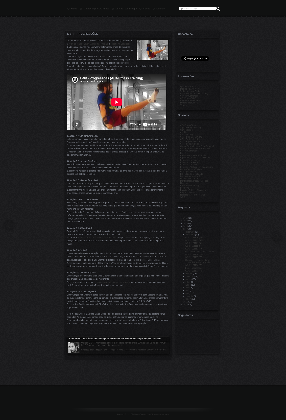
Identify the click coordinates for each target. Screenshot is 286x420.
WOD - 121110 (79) (193, 249)
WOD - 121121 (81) (194, 243)
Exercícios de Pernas (189, 162)
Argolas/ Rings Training (112, 350)
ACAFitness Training (138, 414)
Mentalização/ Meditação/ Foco (194, 181)
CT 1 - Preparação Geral (191, 137)
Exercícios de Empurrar (190, 160)
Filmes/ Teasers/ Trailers (191, 169)
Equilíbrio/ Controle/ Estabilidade (195, 158)
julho (188, 282)
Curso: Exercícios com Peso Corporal (197, 146)
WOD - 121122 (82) (194, 240)
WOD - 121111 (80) (193, 246)
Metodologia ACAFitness (191, 89)
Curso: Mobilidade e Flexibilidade (195, 148)
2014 (185, 223)
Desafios (184, 153)
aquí (164, 66)
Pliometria (184, 188)
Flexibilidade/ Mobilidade (191, 174)
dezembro (190, 232)
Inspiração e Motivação (190, 176)
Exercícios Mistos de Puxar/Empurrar (196, 167)
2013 (185, 226)
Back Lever (84, 44)
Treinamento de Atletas (190, 91)
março (188, 293)
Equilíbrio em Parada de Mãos (194, 155)
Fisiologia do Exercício (190, 172)
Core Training (130, 350)
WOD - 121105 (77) (194, 257)
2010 (185, 304)
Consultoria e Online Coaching (194, 93)
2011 (185, 302)
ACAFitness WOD (188, 98)
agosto (189, 279)
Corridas (184, 132)
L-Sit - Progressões (82, 33)
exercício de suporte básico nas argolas (112, 282)
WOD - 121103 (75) (194, 271)
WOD (182, 197)
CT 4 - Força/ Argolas (189, 144)
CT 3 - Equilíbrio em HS (190, 141)
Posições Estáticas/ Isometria (152, 350)
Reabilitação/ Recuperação (192, 195)
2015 (185, 221)
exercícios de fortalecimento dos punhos (97, 237)
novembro (190, 235)
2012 (185, 229)
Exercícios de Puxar (189, 165)
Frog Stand (73, 44)
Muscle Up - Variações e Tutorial (199, 251)
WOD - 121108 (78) (194, 254)
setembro (190, 276)
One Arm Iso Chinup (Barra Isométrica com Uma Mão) (198, 261)
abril (188, 290)
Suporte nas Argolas (99, 44)
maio (188, 288)
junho (188, 285)
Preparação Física (188, 192)
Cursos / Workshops (189, 96)
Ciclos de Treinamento (190, 100)
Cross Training (186, 134)
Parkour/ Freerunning (189, 185)
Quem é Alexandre (188, 86)
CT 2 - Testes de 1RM (190, 139)
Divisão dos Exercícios (190, 103)
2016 (185, 218)
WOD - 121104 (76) (194, 265)
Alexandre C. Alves (78, 339)
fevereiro (189, 296)
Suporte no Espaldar (119, 44)
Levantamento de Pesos (191, 178)
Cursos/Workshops (188, 151)
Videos (183, 105)
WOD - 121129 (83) (194, 237)
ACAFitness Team (188, 125)
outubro (189, 273)
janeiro (189, 299)
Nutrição (184, 183)
